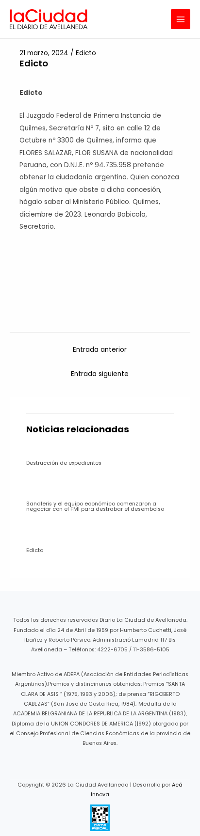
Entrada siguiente (100, 374)
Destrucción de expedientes (63, 463)
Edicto (86, 53)
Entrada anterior (100, 349)
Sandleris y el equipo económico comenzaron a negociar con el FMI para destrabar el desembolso (95, 506)
